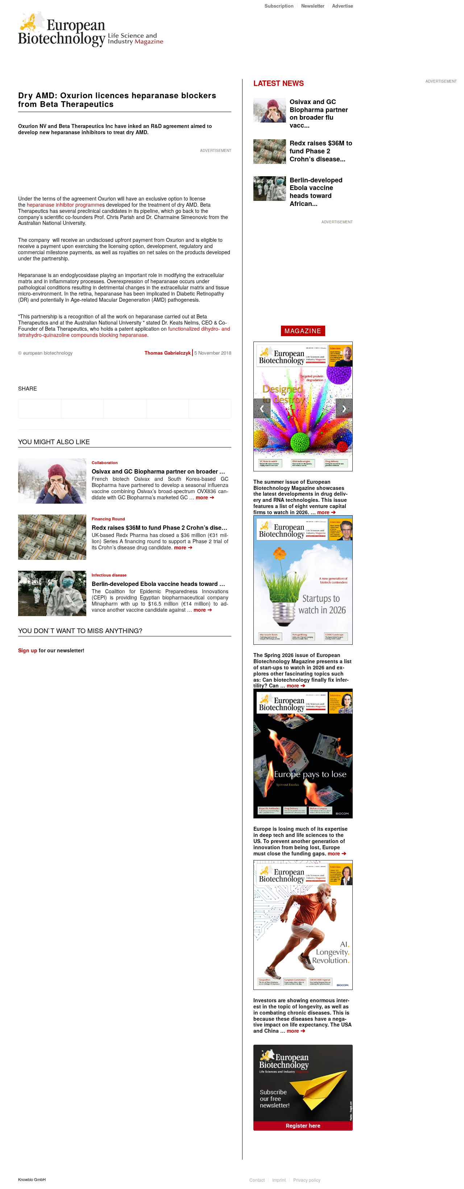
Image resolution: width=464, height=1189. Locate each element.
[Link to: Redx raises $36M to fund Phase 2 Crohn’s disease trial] (52, 537)
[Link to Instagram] (347, 1179)
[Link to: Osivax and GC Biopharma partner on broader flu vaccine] (52, 481)
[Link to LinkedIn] (336, 1179)
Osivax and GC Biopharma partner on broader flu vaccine (170, 471)
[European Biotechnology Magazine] (90, 32)
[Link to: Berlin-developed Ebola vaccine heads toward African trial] (52, 593)
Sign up (27, 650)
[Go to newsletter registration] (303, 1088)
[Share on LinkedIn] (167, 408)
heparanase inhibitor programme (63, 204)
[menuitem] (279, 6)
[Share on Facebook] (39, 408)
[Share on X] (82, 408)
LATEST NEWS (278, 83)
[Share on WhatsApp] (125, 408)
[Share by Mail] (210, 408)
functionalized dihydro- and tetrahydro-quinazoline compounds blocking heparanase (124, 331)
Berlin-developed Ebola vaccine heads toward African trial (171, 583)
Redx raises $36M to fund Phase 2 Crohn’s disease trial (167, 527)
